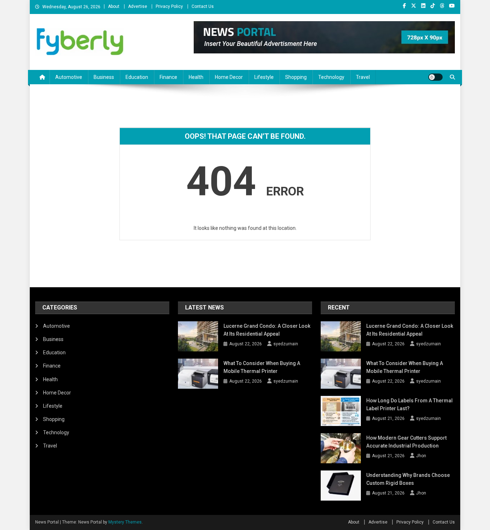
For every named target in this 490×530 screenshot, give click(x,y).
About (113, 6)
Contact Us (203, 6)
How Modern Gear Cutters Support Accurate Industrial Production (406, 442)
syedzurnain (285, 343)
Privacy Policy (169, 6)
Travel (363, 77)
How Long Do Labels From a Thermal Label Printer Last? (409, 404)
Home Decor (229, 77)
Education (137, 77)
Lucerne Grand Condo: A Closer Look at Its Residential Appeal (266, 330)
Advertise (137, 6)
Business (104, 77)
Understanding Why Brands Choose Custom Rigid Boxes (408, 479)
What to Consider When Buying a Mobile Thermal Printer (261, 367)
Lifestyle (264, 77)
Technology (331, 77)
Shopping (296, 77)
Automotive (68, 77)
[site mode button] (435, 77)
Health (196, 77)
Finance (168, 77)
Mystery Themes (125, 522)
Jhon (421, 455)
